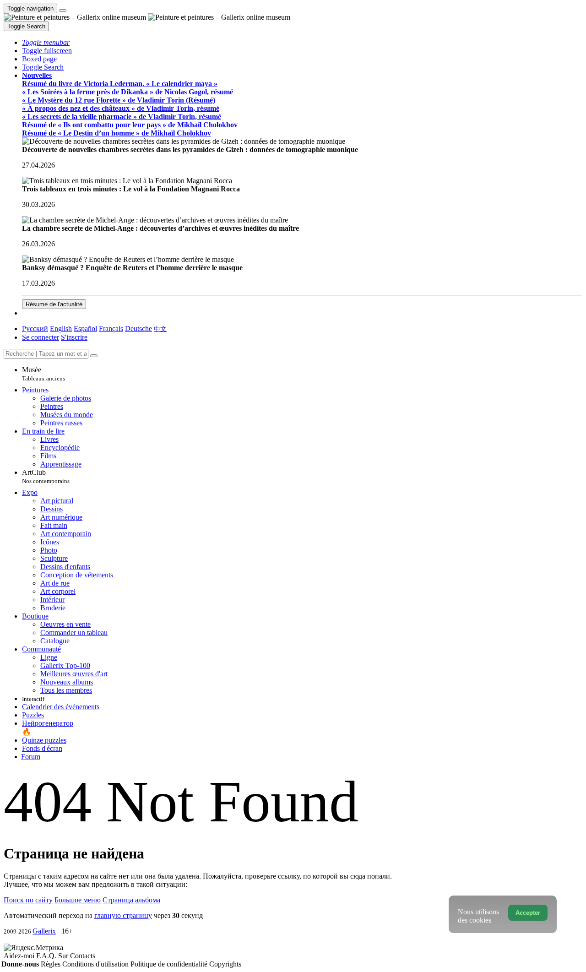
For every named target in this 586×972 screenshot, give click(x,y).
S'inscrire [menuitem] (74, 337)
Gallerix (44, 931)
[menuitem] (160, 328)
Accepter (527, 912)
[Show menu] (62, 10)
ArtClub (46, 476)
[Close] (94, 355)
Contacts (82, 956)
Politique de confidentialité (169, 964)
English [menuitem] (61, 328)
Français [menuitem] (111, 328)
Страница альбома (131, 900)
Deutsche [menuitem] (138, 328)
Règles (51, 964)
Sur (64, 956)
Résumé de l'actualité (54, 304)
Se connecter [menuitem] (40, 337)
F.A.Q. (47, 956)
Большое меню (77, 900)
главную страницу (123, 915)
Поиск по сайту (28, 900)
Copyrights (225, 964)
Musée (43, 374)
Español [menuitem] (85, 328)
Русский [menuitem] (35, 328)
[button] (46, 42)
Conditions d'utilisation (96, 964)
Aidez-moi (20, 956)
